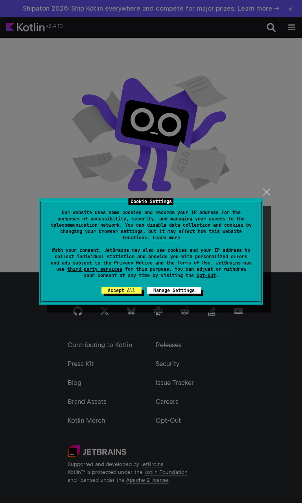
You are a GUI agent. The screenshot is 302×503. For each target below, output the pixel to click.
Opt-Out (206, 275)
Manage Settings (174, 290)
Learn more (166, 238)
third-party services (94, 269)
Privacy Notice (133, 263)
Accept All (121, 290)
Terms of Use (193, 263)
